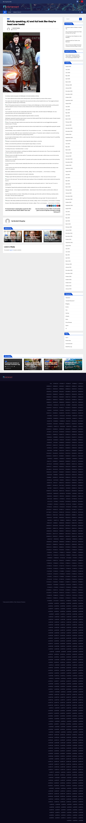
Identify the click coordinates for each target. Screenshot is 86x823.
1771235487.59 (49, 568)
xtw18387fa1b (57, 815)
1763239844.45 (55, 439)
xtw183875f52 (75, 678)
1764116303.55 (48, 453)
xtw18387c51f (62, 764)
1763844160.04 (74, 447)
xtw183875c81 (51, 678)
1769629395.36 (49, 541)
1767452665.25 (49, 506)
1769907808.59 (74, 544)
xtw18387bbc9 (56, 756)
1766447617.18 (80, 488)
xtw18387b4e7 (68, 750)
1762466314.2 (74, 426)
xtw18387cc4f (56, 769)
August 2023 (68, 171)
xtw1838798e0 (50, 729)
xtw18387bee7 (80, 756)
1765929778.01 (80, 480)
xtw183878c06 (62, 718)
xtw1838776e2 (80, 699)
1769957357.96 (48, 547)
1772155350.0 (55, 587)
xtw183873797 (50, 643)
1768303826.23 (80, 517)
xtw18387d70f (62, 780)
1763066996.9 (55, 437)
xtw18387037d (74, 603)
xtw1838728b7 (68, 630)
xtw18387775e (56, 702)
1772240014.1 (80, 587)
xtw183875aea (62, 675)
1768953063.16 (80, 528)
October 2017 (68, 282)
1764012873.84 (61, 450)
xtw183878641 (80, 710)
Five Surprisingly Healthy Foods (72, 57)
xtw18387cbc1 (50, 769)
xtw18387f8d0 (69, 812)
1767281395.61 (80, 501)
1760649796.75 (55, 399)
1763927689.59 (49, 450)
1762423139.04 (62, 426)
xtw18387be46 (68, 756)
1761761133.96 (62, 415)
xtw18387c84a (56, 766)
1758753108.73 (61, 386)
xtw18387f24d (51, 807)
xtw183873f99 (63, 651)
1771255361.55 (55, 568)
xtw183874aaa (62, 662)
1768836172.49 (55, 528)
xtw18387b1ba (62, 748)
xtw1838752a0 (56, 670)
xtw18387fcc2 (75, 817)
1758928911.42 (74, 386)
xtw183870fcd (62, 614)
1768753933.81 (74, 525)
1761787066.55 (68, 415)
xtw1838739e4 (68, 646)
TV (66, 328)
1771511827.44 (55, 573)
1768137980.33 (80, 514)
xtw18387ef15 (80, 801)
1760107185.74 (74, 388)
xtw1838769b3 (74, 686)
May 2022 (68, 217)
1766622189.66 (80, 490)
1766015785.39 (67, 482)
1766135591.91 (55, 485)
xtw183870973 (74, 608)
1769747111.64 (74, 541)
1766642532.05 (49, 493)
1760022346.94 (55, 388)
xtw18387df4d (75, 788)
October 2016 (68, 285)
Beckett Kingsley (16, 28)
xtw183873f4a (51, 651)
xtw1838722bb (80, 624)
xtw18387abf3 (74, 742)
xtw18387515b (74, 667)
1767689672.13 (61, 509)
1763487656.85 (67, 442)
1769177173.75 (55, 533)
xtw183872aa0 (62, 632)
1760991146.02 (80, 402)
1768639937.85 (48, 525)
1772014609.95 (55, 584)
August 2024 (68, 140)
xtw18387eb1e (56, 799)
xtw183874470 (74, 654)
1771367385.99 (49, 571)
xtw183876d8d (57, 691)
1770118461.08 (48, 549)
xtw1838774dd (80, 697)
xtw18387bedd (74, 756)
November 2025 (69, 94)
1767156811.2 (56, 501)
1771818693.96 (67, 579)
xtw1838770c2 (62, 694)
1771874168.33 (48, 581)
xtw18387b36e (56, 750)
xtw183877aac (56, 705)
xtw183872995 (50, 632)
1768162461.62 (49, 517)
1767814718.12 (55, 512)
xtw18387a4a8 (50, 737)
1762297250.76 (74, 423)
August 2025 (68, 103)
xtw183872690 (56, 630)
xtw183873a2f (80, 646)
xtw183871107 (80, 614)
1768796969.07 (48, 528)
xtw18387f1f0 (75, 804)
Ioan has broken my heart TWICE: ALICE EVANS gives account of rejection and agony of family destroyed (48, 210)
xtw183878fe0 (80, 721)
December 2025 (69, 91)
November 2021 (69, 236)
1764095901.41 (80, 450)
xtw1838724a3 (68, 627)
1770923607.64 (49, 563)
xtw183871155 (56, 616)
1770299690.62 (80, 549)
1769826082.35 (55, 544)
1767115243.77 (80, 498)
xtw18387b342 (50, 750)
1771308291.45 (68, 568)
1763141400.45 (67, 437)
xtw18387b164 (50, 748)
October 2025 (68, 97)
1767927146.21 (67, 512)
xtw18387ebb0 (68, 799)
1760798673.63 (74, 399)
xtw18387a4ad (56, 737)
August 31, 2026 (9, 366)
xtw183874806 (50, 659)
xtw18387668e (80, 683)
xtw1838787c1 (80, 713)
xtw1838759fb (50, 675)
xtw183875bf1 (80, 675)
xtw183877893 (68, 702)
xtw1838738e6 (80, 643)
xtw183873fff (69, 651)
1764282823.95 (48, 455)
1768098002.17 (74, 514)
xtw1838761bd (62, 681)
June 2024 (68, 143)
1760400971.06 (67, 394)
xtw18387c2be (56, 761)
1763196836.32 (80, 437)
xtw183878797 (68, 713)
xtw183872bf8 (50, 635)
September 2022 (69, 205)
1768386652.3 (62, 520)
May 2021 (68, 254)
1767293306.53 (49, 504)
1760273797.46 (74, 391)
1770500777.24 (49, 555)
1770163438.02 (61, 549)
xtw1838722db (56, 627)
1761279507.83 (67, 407)
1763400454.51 (49, 442)
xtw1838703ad (80, 603)
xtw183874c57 (74, 662)
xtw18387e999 (56, 796)
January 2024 (68, 156)
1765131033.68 (55, 469)
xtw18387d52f (69, 777)
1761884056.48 (55, 418)
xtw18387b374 (62, 750)
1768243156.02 (67, 517)
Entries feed (68, 340)
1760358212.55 (61, 394)
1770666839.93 (49, 557)
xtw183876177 (56, 681)
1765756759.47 (80, 477)
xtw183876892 (68, 686)
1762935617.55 (61, 434)
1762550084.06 (55, 429)
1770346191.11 (55, 552)
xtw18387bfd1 (56, 758)
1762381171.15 (56, 426)
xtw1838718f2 (56, 619)
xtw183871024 (68, 614)
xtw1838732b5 (62, 638)
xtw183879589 (74, 726)
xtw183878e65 (57, 721)
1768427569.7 (74, 520)
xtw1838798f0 (56, 729)
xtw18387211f (62, 624)
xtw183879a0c (62, 729)
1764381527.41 (74, 455)
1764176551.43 (61, 453)
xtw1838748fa (74, 659)
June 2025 (68, 109)
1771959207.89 (74, 581)
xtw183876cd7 (80, 689)
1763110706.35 (61, 437)
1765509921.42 (61, 474)
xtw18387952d (68, 726)
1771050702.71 (80, 563)
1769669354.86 (55, 541)
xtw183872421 (62, 627)
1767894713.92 (61, 512)
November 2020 (69, 273)
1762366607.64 (49, 426)
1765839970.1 (61, 480)
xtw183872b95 (80, 632)
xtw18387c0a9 (68, 758)
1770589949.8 (68, 555)
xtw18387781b (62, 702)
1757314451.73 (62, 383)
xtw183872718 (62, 630)
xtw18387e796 (62, 793)
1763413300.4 (55, 442)
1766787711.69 (80, 493)
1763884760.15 (80, 447)
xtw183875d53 (57, 678)
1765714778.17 (74, 477)
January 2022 (68, 230)
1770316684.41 (49, 552)
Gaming (67, 313)
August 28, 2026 (69, 366)
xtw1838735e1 (74, 640)
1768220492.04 (61, 517)
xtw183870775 (50, 608)
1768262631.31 (74, 517)
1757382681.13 (74, 383)
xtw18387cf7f (51, 772)
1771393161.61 (55, 571)
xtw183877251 (80, 694)
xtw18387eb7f (62, 799)
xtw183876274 (68, 681)
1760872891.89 (55, 402)
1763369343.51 (80, 439)
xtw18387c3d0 (68, 761)
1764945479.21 (49, 466)
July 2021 (68, 248)
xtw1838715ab (50, 619)
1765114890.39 (48, 469)
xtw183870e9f (51, 614)
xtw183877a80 (50, 705)
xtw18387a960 (50, 742)
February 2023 (69, 190)
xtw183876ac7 (50, 689)
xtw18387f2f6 (75, 807)
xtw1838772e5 (56, 697)
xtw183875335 (62, 670)
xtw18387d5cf (80, 777)
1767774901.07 (48, 512)
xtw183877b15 (62, 705)
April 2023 (68, 183)
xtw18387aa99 (62, 742)
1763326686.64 (74, 439)
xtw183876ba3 (68, 689)
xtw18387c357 (62, 761)
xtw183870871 (68, 608)
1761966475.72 (74, 418)
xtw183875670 (62, 673)
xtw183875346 (68, 670)
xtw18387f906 (80, 812)
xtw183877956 (74, 702)
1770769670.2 (80, 557)
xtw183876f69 (69, 691)
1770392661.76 (62, 552)
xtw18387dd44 (80, 785)
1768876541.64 (67, 528)
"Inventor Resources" (70, 300)
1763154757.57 (74, 437)
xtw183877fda (68, 707)
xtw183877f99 (57, 707)
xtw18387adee (56, 745)
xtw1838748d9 (62, 659)
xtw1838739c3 (62, 646)
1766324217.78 (55, 488)
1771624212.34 (55, 576)
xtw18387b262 (68, 748)
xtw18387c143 (74, 758)
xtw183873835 (62, 643)
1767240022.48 (74, 501)
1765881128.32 (74, 480)
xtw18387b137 (80, 745)
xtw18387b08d (62, 745)
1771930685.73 (61, 581)
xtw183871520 (80, 616)
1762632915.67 (74, 429)
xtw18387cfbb (63, 772)
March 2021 (68, 261)
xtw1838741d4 (50, 654)
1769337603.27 (55, 536)
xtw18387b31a (80, 748)
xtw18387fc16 (69, 817)
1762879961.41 (49, 434)
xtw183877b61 (74, 705)
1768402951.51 (68, 520)
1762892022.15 (55, 434)
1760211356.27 (61, 391)
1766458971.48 (48, 490)
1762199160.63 (49, 423)
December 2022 (69, 196)
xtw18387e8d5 (80, 793)
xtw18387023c (56, 603)
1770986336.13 (67, 563)
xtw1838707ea (56, 608)
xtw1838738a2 (74, 643)
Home (9, 12)
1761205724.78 (55, 407)
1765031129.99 (67, 466)
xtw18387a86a (68, 740)
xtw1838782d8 (56, 710)
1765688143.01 (67, 477)
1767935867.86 (74, 512)
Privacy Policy (17, 12)
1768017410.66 (55, 514)
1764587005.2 (80, 458)
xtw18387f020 (57, 804)
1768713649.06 (61, 525)
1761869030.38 (49, 418)
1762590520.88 (61, 429)
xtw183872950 (80, 630)
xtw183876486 (50, 683)
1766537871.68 (61, 490)
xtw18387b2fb (74, 748)
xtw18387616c (50, 681)
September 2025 (69, 100)
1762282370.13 (67, 423)
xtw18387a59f (68, 737)
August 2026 (68, 66)
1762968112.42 (67, 434)
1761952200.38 (68, 418)
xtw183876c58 (74, 689)
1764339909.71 (61, 455)
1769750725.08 (80, 541)
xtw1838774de (50, 699)
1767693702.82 (67, 509)
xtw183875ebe (63, 678)
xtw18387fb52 (51, 817)
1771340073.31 (74, 568)
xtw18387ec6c (50, 801)
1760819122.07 (80, 399)
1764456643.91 (49, 458)
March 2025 (68, 118)
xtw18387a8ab (80, 740)
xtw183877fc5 (62, 707)
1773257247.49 (74, 595)
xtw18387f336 (51, 809)
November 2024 (69, 131)
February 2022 (69, 227)
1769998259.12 (61, 547)
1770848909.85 (67, 560)
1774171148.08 (55, 600)
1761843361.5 (80, 415)
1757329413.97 (68, 383)
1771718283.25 (74, 576)
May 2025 (68, 112)
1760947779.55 (74, 402)
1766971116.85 (49, 498)
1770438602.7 (74, 552)
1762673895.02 (80, 429)
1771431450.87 (67, 571)
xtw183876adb (56, 689)
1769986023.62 (55, 547)
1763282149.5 (61, 439)
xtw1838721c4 (68, 624)
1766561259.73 (67, 490)
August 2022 (68, 208)
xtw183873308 (68, 638)
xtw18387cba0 (74, 766)
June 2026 (68, 72)
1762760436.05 (61, 431)
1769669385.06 (61, 541)
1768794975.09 (80, 525)
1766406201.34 (74, 488)
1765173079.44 (61, 469)
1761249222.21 (61, 407)
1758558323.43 (49, 386)
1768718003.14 (67, 525)
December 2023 (69, 159)
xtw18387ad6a (50, 745)
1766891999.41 (67, 496)
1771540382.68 (62, 573)
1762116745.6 (68, 421)
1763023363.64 (80, 434)
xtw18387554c (56, 673)
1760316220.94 (49, 394)
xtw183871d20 (50, 622)
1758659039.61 (55, 386)
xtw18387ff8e (81, 820)
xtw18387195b (62, 619)
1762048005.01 (55, 421)
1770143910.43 (55, 549)
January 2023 (68, 193)
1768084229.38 (67, 514)
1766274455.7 (49, 488)
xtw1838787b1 (74, 713)
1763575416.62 (48, 445)
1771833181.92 (74, 579)
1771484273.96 (80, 571)
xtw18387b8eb (68, 753)
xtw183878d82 (80, 718)
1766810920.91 (49, 496)
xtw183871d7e (56, 622)
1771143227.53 (67, 565)
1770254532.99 (74, 549)
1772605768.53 (80, 592)
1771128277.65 (61, 565)
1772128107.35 (49, 587)
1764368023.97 (67, 455)
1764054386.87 (74, 450)
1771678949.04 (67, 576)
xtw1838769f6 (80, 686)
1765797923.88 (55, 480)
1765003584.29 (61, 466)
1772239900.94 (74, 587)
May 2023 (68, 180)
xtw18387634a (74, 681)
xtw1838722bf (50, 627)
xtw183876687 (74, 683)
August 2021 (68, 245)
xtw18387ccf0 (68, 769)
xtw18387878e (62, 713)
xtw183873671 (80, 640)
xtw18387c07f (62, 758)
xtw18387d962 (80, 780)
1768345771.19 (56, 520)
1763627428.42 (61, 445)
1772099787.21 (74, 584)
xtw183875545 (50, 673)
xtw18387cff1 (69, 772)
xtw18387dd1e (74, 785)
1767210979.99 (67, 501)
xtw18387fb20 (75, 815)
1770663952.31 (80, 555)
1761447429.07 (67, 410)
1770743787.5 (74, 557)
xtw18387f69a (69, 809)
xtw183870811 (62, 608)
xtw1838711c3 (62, 616)
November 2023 (69, 162)
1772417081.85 (48, 592)
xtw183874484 (80, 654)
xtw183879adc (74, 729)
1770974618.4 (61, 563)
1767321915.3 (56, 504)
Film (66, 310)
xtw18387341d (80, 638)
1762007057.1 (80, 418)
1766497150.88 (55, 490)
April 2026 (68, 78)
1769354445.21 (61, 536)
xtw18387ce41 (74, 769)
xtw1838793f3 (62, 726)
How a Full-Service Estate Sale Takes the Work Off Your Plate (32, 364)
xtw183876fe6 (50, 694)
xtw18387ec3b (80, 799)
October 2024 (68, 134)
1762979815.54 (74, 434)
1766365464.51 (62, 488)
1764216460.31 (74, 453)
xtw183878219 (74, 707)
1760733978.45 (67, 399)
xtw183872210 (74, 624)
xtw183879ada (68, 729)
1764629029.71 (55, 461)
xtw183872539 (80, 627)
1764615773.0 (49, 461)
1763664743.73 (67, 445)
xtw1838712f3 (74, 616)
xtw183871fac (80, 622)
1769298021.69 (48, 536)
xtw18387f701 (51, 812)
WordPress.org (69, 346)
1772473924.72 (67, 592)
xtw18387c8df (62, 766)
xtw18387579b (68, 673)
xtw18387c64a (68, 764)
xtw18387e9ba (68, 796)
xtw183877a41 (80, 702)
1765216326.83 (74, 469)
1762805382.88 (74, 431)
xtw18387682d (56, 686)
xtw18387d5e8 (50, 780)
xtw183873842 (68, 643)
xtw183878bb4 (56, 718)
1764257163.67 (80, 453)
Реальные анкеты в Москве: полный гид (12, 363)
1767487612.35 (55, 506)
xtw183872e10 (68, 635)
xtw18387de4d (63, 788)
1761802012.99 (74, 415)
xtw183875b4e (68, 675)
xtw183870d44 (74, 611)
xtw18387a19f (50, 734)
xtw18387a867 (62, 740)
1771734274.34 (80, 576)
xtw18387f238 (80, 804)
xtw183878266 (50, 710)
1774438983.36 (68, 600)
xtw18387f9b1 (51, 815)
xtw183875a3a (56, 675)
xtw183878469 (68, 710)
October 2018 (68, 279)
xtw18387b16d (56, 748)
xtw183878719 (50, 713)
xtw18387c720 (80, 764)
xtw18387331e (74, 638)
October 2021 (68, 239)
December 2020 (69, 270)
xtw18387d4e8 (63, 777)
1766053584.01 (74, 482)
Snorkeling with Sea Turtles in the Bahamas (72, 364)
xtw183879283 (51, 726)
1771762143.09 (49, 579)
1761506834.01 (80, 410)
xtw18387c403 (74, 761)
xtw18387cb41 (68, 766)
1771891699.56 (55, 581)
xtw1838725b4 (50, 630)
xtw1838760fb (80, 678)
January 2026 (68, 88)
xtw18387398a (56, 646)
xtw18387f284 (57, 807)
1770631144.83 (74, 555)
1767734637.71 (74, 509)
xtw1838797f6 (80, 726)
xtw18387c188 (80, 758)
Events (67, 306)
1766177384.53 (61, 485)
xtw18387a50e (62, 737)
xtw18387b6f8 (50, 753)
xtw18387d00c (74, 772)
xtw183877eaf (51, 707)
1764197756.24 (67, 453)
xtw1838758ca (80, 673)
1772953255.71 (62, 595)
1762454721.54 (68, 426)
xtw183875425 (74, 670)
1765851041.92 (67, 480)
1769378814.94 (67, 536)
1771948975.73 (67, 581)
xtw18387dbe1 (62, 785)
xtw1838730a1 (80, 635)
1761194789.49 (48, 407)
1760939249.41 (67, 402)
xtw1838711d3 (68, 616)
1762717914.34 (55, 431)
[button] (79, 12)
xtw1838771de (74, 694)
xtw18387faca (69, 815)
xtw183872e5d (74, 635)
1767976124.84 (80, 512)
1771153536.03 (74, 565)
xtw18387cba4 (80, 766)
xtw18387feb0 (75, 820)
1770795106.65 (48, 560)
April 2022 (68, 220)
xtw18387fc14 (63, 817)
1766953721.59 (80, 496)
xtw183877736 (50, 702)
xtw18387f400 (63, 809)
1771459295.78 (74, 571)
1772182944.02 (68, 587)
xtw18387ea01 (50, 799)
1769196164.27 (61, 533)
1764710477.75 (74, 461)
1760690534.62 (61, 399)
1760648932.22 (48, 399)
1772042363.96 (62, 584)
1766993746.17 (55, 498)
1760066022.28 (67, 388)
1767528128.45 (62, 506)
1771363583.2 (80, 568)
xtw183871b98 (74, 619)
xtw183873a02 (74, 646)
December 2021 (69, 233)
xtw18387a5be (74, 737)
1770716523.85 (62, 557)
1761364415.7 (49, 410)
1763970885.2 (55, 450)
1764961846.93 (55, 466)
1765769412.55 (49, 480)
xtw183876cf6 (51, 691)
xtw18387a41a (74, 734)
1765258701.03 (80, 469)
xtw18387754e (56, 699)
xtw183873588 (68, 640)
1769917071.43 (80, 544)
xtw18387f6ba (75, 809)
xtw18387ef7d (51, 804)
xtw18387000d (50, 603)
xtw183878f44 (75, 721)
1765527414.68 (67, 474)
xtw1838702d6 (68, 603)
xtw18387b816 (56, 753)
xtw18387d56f (75, 777)
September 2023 (69, 168)
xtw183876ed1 (63, 691)
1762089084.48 (62, 421)
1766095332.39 (80, 482)
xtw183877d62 (80, 705)
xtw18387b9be (74, 753)
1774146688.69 (49, 600)
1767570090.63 (74, 506)
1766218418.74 (74, 485)
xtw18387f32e (80, 807)
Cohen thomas (16, 240)
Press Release (69, 322)
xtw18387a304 (56, 734)
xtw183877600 (74, 699)
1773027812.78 (68, 595)
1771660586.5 (61, 576)
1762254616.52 (61, 423)
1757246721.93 (55, 383)
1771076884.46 (49, 565)
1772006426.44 (49, 584)
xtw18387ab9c (68, 742)
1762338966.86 (80, 423)
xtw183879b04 (80, 729)
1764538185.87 (68, 458)
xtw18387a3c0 (68, 734)
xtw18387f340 (57, 809)
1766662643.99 (55, 493)
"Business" (68, 297)
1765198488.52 (67, 469)
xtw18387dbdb (56, 785)
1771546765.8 (68, 573)
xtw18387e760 (56, 793)
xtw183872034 (50, 624)
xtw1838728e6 (74, 630)
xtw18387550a (80, 670)
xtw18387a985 (56, 742)
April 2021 (68, 257)
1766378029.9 (68, 488)
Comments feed (69, 343)
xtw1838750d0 (68, 667)
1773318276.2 (80, 595)
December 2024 (69, 128)
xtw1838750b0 (56, 667)
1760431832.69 (74, 394)
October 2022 (68, 202)
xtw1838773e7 (74, 697)
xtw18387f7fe (57, 812)
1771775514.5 (55, 579)
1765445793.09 (49, 474)
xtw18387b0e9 (68, 745)
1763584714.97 (55, 445)
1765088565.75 (80, 466)
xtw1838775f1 (68, 699)
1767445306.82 (80, 504)
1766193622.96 (67, 485)
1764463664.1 (55, 458)
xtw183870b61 (68, 611)
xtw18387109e (74, 614)
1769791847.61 (48, 544)
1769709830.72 (68, 541)
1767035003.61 (62, 498)
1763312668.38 (67, 439)
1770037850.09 (67, 547)
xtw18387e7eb (68, 793)
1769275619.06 (80, 533)
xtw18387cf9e (57, 772)
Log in (67, 337)
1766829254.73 (55, 496)
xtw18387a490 (80, 734)
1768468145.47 (80, 520)
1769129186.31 (48, 533)
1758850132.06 (67, 386)
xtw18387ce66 (80, 769)
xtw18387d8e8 (68, 780)
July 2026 (68, 69)
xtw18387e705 (50, 793)
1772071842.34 (68, 584)
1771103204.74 (55, 565)
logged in (11, 250)
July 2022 (68, 211)
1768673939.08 (55, 525)
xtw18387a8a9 (74, 740)
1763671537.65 (74, 445)
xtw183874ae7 (68, 662)
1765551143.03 (74, 474)
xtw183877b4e (68, 705)
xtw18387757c (62, 699)
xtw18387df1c (69, 788)
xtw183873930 (50, 646)
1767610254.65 (48, 509)
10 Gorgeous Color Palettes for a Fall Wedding (51, 364)
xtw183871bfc (80, 619)
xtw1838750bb (62, 667)
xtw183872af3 (68, 632)
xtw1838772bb (50, 697)
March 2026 (68, 81)
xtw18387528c (50, 670)
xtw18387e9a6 (62, 796)
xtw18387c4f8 (50, 764)
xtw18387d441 (51, 777)
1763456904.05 (61, 442)
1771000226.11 (74, 563)
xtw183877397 (68, 697)
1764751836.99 (80, 461)
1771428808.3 (61, 571)
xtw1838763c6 (80, 681)
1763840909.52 (67, 447)
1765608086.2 (49, 477)
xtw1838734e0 (62, 640)
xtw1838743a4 (62, 654)
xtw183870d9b (80, 611)
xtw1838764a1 (56, 683)
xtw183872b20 (74, 632)
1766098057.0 (49, 485)
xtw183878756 (56, 713)
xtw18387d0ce (80, 772)
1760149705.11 (49, 391)
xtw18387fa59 (63, 815)
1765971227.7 (55, 482)
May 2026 (68, 75)
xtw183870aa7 (56, 611)
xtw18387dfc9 (80, 788)
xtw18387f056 (69, 804)
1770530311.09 (55, 555)
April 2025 (68, 115)
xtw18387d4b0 (57, 777)
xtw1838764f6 (68, 683)
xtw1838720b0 (56, 624)
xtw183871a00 (68, 619)
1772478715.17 (74, 592)
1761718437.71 (55, 415)
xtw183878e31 (51, 721)
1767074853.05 (74, 498)
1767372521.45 (68, 504)
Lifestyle (67, 316)
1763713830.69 (80, 445)
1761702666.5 (49, 415)
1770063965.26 (74, 547)
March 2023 (68, 186)
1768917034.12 (74, 528)
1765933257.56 (49, 482)
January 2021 (68, 267)
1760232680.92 (67, 391)
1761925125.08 (62, 418)
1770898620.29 (80, 560)
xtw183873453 (50, 640)
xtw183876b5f (62, 689)
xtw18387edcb (68, 801)
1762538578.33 (48, 429)
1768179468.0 (55, 517)
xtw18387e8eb (50, 796)
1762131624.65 (74, 421)
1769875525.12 (67, 544)
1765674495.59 (61, 477)
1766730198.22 (68, 493)
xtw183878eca (63, 721)
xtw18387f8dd (75, 812)
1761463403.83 (74, 410)
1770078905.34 (80, 547)
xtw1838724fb (74, 627)
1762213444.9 (55, 423)
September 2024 (69, 137)
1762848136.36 (80, 431)
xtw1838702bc (62, 603)
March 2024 (68, 149)
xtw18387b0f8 (74, 745)
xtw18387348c (56, 640)
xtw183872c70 (56, 635)
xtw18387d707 (56, 780)
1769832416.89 (61, 544)
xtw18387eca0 (56, 801)
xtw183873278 (56, 638)
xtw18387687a (62, 686)
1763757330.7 (55, 447)
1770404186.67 (68, 552)
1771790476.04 (61, 579)
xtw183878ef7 (69, 721)
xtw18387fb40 (80, 815)
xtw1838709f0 (80, 608)
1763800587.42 (61, 447)
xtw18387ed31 (62, 801)
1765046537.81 (74, 466)
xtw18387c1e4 (50, 761)
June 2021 (68, 251)
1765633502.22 (55, 477)
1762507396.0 (80, 426)
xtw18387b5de (74, 750)
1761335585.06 (80, 407)
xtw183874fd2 (50, 667)
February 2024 (69, 152)
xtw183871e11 (62, 622)
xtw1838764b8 (62, 683)
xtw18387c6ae (74, 764)
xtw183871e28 (68, 622)
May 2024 (68, 146)
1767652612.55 (55, 509)
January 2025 (68, 125)
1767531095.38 (68, 506)
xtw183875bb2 (74, 675)
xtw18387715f (68, 694)
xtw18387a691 (80, 737)
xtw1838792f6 (57, 726)
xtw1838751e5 (80, 667)
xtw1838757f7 (74, 673)
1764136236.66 (55, 453)
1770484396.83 (80, 552)
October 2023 (68, 165)
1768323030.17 (49, 520)
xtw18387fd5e (80, 817)
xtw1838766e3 (50, 686)
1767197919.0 (61, 501)
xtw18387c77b (50, 766)
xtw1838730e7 (50, 638)
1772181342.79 (62, 587)
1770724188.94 (68, 557)
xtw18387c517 (56, 764)
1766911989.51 (74, 496)
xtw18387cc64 (62, 769)
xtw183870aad (62, 611)
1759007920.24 (80, 386)
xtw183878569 (74, 710)
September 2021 (69, 242)
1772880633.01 (55, 595)
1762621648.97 (67, 429)
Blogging (67, 303)
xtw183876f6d (75, 691)
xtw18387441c (68, 654)
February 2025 (69, 122)
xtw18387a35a (62, 734)
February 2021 (69, 264)
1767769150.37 (80, 509)
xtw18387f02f (63, 804)
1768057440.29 (61, 514)
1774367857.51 (62, 600)
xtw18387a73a (56, 740)
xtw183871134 (50, 616)
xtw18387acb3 (80, 742)
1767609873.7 (80, 506)
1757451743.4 (80, 383)
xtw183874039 (74, 651)
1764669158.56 (61, 461)
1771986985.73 (80, 581)
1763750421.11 (49, 447)
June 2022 (68, 214)
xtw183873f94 (57, 651)
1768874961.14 (61, 528)
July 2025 (68, 106)
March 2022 (68, 223)
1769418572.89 (74, 536)
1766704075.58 (62, 493)
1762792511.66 (67, 431)
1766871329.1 (61, 496)
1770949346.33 (55, 563)
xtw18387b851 (62, 753)
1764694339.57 (67, 461)
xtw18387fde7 (69, 820)
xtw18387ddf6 (57, 788)
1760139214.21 (80, 388)
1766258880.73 (80, 485)
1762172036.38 (80, 421)
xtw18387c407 (80, 761)
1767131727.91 (49, 501)
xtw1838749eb (80, 659)
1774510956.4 (74, 600)
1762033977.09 (49, 421)
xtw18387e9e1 (80, 796)
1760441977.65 (80, 394)
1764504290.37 (62, 458)
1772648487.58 (49, 595)
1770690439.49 (56, 557)
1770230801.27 (67, 549)
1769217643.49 (67, 533)
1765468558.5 (55, 474)
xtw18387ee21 (74, 801)
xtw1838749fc (50, 662)
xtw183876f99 (80, 691)
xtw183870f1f (57, 614)
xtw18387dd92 (51, 788)
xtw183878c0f (68, 718)
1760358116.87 (55, 394)
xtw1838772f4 (62, 697)
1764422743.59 (80, 455)
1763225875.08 (49, 439)
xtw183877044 (56, 694)
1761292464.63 (74, 407)
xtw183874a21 (56, 662)
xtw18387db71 (50, 785)
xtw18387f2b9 (63, 807)
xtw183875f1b (69, 678)
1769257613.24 (74, 533)
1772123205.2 (80, 584)
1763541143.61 (80, 442)
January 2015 (68, 288)
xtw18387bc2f (62, 756)
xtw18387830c (62, 710)
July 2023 (68, 174)
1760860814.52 (49, 402)
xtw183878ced (74, 718)
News (6, 235)
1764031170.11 (67, 450)
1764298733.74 (55, 455)
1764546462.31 (74, 458)
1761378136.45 (55, 410)
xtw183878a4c (50, 718)
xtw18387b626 (80, 750)
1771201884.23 (80, 565)
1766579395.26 (74, 490)
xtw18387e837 (74, 793)
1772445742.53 (61, 592)
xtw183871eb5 (74, 622)
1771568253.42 (74, 573)
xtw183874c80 (80, 662)
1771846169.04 (80, 579)
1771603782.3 (49, 576)
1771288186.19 (62, 568)
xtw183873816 (56, 643)
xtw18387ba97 (80, 753)
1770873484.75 (74, 560)
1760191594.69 (55, 391)
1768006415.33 (48, 514)
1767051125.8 (68, 498)
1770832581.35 (61, 560)
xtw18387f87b (63, 812)
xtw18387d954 (74, 780)
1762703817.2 (49, 431)
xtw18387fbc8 (57, 817)
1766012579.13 (61, 482)
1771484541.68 (49, 573)
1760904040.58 (61, 402)
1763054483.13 (49, 437)
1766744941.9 (74, 493)
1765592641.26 (80, 474)
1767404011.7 (74, 504)
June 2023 (68, 177)
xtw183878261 (80, 707)
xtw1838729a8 (56, 632)
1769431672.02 (80, 536)
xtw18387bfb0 (51, 758)
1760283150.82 (80, 391)
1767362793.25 (62, 504)
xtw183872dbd (62, 635)
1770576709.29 (62, 555)
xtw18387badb (50, 756)
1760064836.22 (61, 388)
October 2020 (68, 276)
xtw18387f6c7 (80, 809)
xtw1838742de (56, 654)
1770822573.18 (55, 560)
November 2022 (69, 199)
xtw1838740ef (80, 651)
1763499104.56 (74, 442)
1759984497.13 (48, 388)
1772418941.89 (55, 592)
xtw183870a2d (50, 611)
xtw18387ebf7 (74, 799)
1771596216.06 (80, 573)
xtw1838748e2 (68, 659)
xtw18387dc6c (68, 785)
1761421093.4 (61, 410)
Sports (67, 325)
